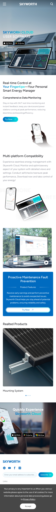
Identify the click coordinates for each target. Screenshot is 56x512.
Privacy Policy (29, 499)
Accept (28, 506)
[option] (28, 360)
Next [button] (53, 362)
